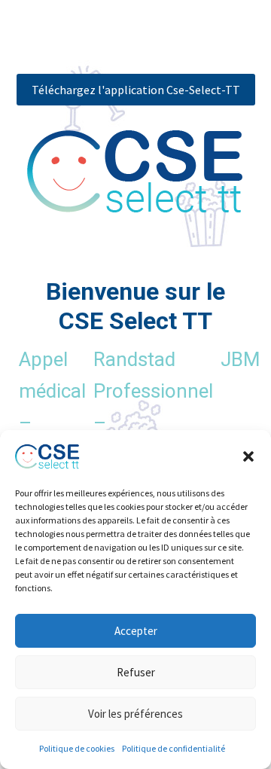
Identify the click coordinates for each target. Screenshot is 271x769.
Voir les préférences (135, 713)
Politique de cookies (76, 748)
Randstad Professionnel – (153, 391)
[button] (248, 456)
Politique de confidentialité (173, 748)
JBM (240, 359)
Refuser (136, 672)
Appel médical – (52, 391)
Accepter (135, 631)
